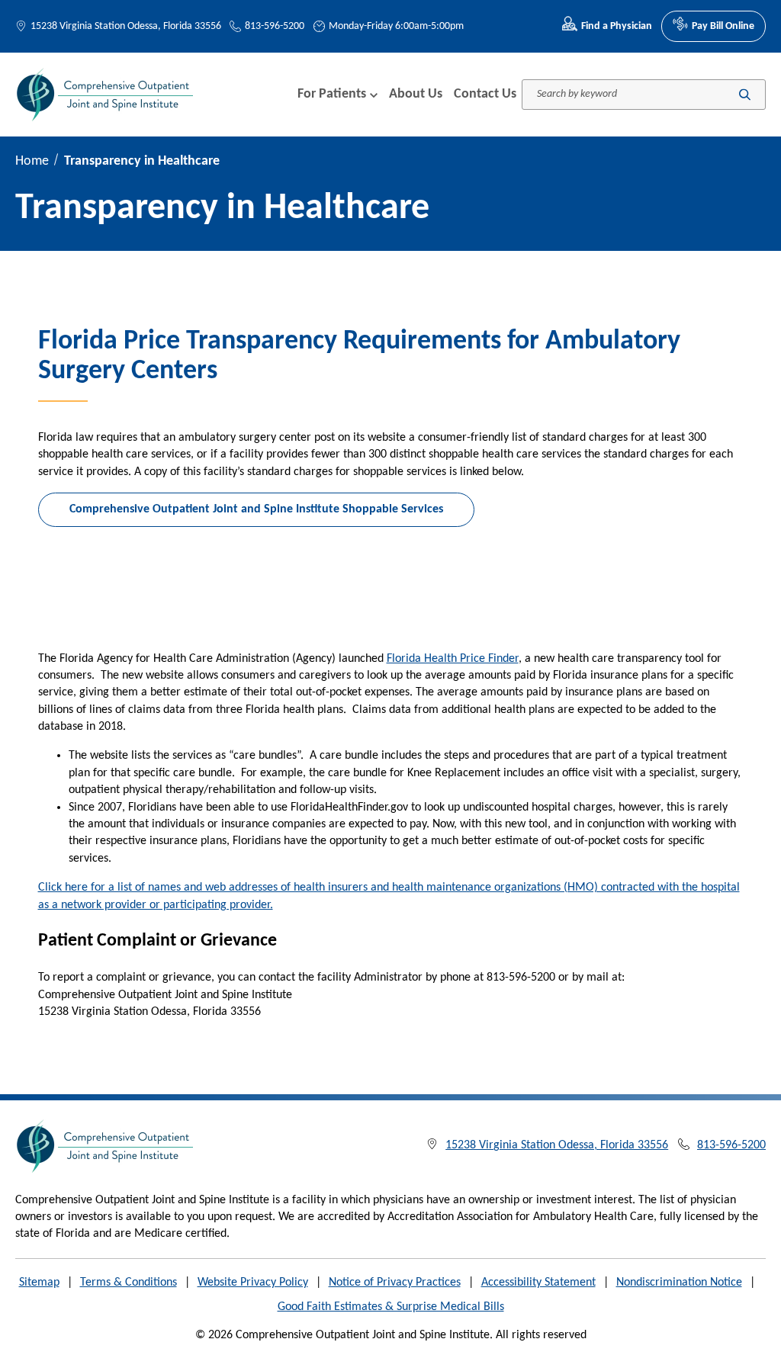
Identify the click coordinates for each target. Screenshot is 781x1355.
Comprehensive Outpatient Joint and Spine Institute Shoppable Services (256, 509)
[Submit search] (744, 94)
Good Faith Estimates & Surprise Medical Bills (391, 1307)
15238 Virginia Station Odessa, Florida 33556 (126, 26)
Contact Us (485, 94)
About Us (415, 94)
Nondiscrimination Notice (679, 1282)
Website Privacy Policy (253, 1282)
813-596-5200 (274, 26)
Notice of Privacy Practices (395, 1282)
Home (32, 161)
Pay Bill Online (723, 26)
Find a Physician (616, 26)
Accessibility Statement (538, 1282)
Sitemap (39, 1282)
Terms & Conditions (128, 1282)
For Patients (331, 94)
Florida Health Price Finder (453, 659)
